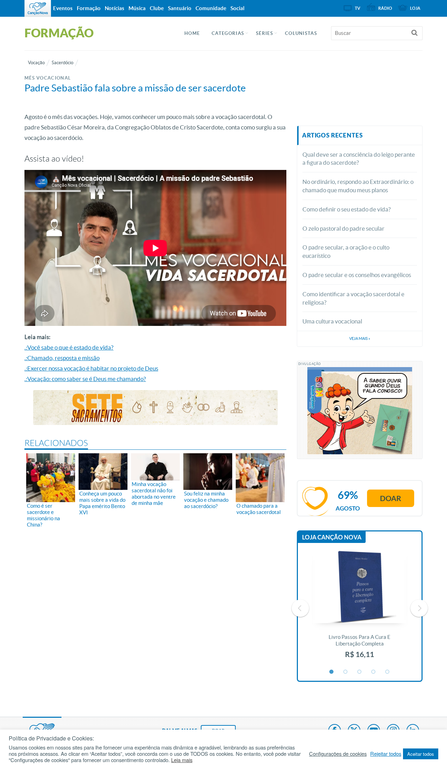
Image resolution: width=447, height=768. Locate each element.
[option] (360, 608)
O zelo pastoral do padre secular (343, 228)
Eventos (63, 8)
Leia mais (181, 760)
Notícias (114, 8)
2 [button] (345, 672)
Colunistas (301, 33)
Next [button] (419, 608)
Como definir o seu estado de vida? (346, 209)
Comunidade (211, 8)
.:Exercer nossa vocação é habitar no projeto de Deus (91, 368)
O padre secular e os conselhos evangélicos (356, 274)
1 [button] (332, 672)
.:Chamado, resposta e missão (62, 358)
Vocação (36, 62)
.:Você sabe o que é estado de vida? (68, 347)
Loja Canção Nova (331, 537)
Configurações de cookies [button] (338, 754)
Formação (89, 8)
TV (357, 8)
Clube (157, 8)
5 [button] (387, 672)
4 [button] (373, 672)
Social (237, 8)
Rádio (385, 8)
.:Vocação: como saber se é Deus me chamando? (85, 378)
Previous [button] (300, 608)
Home (192, 33)
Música (137, 8)
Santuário (179, 8)
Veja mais (359, 338)
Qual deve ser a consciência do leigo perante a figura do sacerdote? (358, 158)
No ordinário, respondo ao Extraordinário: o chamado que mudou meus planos (357, 185)
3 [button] (359, 672)
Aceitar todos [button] (420, 754)
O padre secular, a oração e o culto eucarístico (345, 251)
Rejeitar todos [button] (385, 754)
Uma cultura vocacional (332, 321)
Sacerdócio (62, 62)
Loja (415, 8)
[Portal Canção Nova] (37, 8)
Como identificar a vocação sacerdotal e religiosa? (353, 298)
